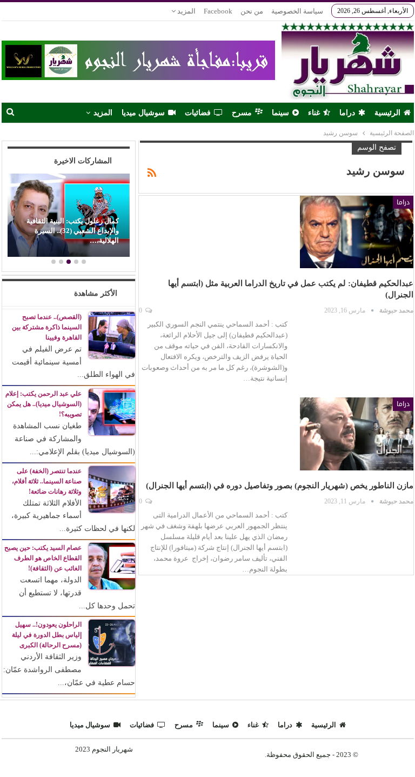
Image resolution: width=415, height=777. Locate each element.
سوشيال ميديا (143, 113)
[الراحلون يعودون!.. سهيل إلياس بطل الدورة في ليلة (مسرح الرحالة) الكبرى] (112, 643)
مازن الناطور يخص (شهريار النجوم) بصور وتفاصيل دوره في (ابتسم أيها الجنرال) (279, 485)
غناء (314, 113)
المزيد (186, 11)
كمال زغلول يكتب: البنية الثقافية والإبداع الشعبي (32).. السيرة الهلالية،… (72, 231)
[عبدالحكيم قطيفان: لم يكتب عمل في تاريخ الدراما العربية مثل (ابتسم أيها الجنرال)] (356, 232)
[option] (68, 217)
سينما (280, 113)
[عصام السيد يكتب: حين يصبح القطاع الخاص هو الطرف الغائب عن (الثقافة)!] (112, 565)
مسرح (242, 113)
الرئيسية (387, 113)
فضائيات (198, 113)
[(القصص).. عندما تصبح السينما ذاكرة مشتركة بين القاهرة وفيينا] (112, 334)
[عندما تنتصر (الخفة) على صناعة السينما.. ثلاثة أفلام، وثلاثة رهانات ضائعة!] (112, 488)
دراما (347, 113)
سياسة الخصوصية (297, 11)
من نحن (251, 11)
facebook (218, 11)
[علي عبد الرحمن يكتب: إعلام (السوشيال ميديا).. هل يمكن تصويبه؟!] (112, 411)
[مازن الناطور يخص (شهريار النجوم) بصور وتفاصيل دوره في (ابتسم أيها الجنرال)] (356, 433)
